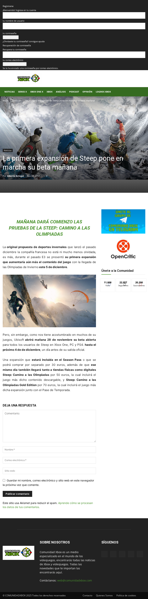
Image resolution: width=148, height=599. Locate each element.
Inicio (5, 100)
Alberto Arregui (15, 175)
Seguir (123, 281)
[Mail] (113, 554)
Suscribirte (139, 281)
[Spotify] (122, 554)
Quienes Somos (104, 595)
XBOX (49, 91)
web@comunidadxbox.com (74, 580)
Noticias (9, 91)
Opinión (87, 91)
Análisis (61, 91)
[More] (66, 206)
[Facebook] (30, 206)
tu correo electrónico (13, 60)
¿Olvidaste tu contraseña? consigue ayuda (24, 41)
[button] (140, 92)
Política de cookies (126, 595)
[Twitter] (39, 206)
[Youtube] (140, 554)
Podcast (74, 91)
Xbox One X (36, 91)
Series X (22, 91)
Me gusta (108, 281)
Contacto (87, 595)
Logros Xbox (103, 91)
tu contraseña (9, 33)
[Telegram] (57, 206)
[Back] (3, 2)
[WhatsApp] (48, 206)
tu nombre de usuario (13, 20)
